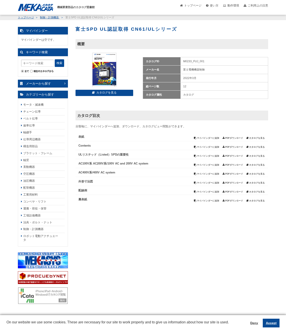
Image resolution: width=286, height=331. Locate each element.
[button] (7, 325)
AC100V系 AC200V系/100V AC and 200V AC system (113, 163)
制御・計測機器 (49, 17)
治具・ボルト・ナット (37, 222)
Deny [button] (254, 323)
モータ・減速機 (33, 104)
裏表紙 (82, 199)
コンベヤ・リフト (34, 201)
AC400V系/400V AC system (96, 172)
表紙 (81, 136)
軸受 (26, 160)
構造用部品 (30, 146)
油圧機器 (29, 180)
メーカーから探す (38, 83)
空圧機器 (29, 173)
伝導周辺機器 (32, 139)
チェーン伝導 (32, 111)
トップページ (193, 5)
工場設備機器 (32, 215)
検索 (59, 63)
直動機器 (29, 167)
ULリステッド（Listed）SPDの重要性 (103, 154)
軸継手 (27, 132)
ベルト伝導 (30, 118)
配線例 (82, 190)
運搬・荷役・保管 (34, 208)
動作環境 (233, 5)
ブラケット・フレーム (37, 153)
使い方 (214, 5)
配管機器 (29, 187)
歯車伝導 (29, 125)
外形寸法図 (85, 181)
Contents (84, 145)
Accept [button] (271, 323)
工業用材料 (30, 194)
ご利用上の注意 (258, 5)
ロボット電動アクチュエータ (40, 237)
